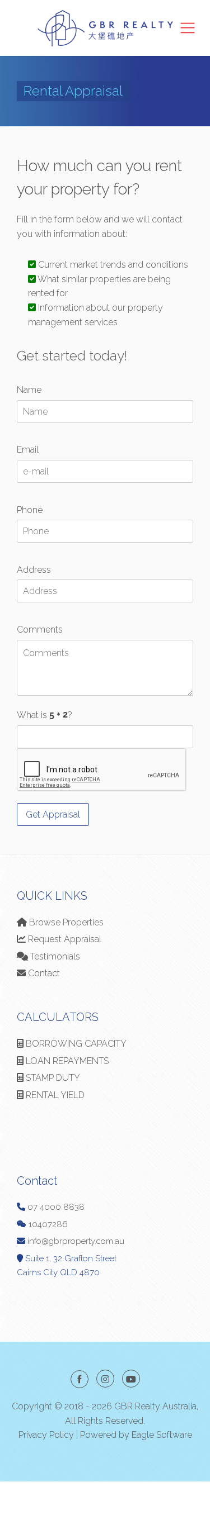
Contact (43, 973)
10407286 (47, 1224)
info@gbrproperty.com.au (75, 1241)
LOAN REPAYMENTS (66, 1061)
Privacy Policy (46, 1434)
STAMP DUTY (52, 1077)
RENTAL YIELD (54, 1095)
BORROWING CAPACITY (75, 1043)
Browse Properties (65, 922)
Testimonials (54, 956)
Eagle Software (162, 1434)
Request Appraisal (63, 939)
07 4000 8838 (56, 1207)
